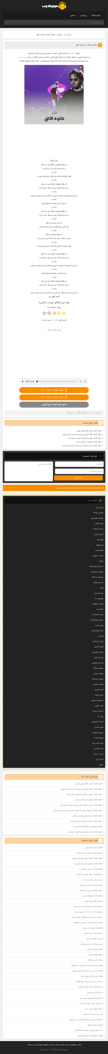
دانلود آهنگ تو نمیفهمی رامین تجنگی (87, 816)
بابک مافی (99, 705)
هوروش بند (99, 598)
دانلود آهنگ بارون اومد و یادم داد (89, 874)
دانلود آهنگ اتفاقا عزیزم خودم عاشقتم (87, 858)
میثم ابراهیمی (97, 652)
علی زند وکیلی (97, 641)
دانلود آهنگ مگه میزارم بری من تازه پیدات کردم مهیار (82, 434)
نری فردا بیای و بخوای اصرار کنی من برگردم (85, 1019)
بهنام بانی (99, 550)
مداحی (72, 15)
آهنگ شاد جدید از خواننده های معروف (87, 971)
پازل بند (100, 716)
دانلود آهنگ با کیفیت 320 (52, 390)
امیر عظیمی (98, 748)
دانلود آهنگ (95, 15)
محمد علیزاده (98, 529)
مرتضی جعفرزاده (97, 571)
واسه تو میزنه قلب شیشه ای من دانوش (86, 965)
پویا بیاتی (99, 625)
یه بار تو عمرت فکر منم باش (91, 1003)
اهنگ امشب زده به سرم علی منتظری (88, 922)
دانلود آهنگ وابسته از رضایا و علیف (89, 442)
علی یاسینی (98, 593)
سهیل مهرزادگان (96, 620)
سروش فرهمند (97, 732)
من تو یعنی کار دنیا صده (92, 880)
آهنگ (73, 53)
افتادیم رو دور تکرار (95, 1025)
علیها (101, 764)
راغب (101, 588)
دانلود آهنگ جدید (95, 955)
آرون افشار (99, 523)
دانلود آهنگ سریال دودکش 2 (91, 869)
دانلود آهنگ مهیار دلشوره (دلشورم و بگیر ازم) (85, 438)
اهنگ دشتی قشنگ (94, 960)
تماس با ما (44, 1049)
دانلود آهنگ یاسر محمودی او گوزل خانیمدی (85, 832)
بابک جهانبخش (97, 630)
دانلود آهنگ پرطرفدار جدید (92, 896)
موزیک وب (67, 35)
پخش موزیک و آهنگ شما (58, 1049)
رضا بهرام (99, 545)
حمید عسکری (98, 555)
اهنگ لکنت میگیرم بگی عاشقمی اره (88, 863)
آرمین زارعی (98, 534)
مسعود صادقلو (97, 577)
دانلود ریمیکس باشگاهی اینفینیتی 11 (87, 826)
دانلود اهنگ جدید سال (93, 1009)
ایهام (101, 561)
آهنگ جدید (95, 413)
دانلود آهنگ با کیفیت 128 (52, 397)
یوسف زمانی (98, 673)
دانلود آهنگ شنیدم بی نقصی (90, 885)
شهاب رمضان (98, 684)
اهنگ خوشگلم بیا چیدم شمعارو (90, 1035)
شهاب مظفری (98, 604)
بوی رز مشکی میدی (94, 938)
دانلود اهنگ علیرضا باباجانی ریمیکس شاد (86, 821)
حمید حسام (98, 754)
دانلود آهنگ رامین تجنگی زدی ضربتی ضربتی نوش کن (82, 445)
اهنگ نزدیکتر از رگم (94, 949)
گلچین (59, 35)
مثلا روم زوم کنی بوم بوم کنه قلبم (88, 1030)
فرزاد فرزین (99, 689)
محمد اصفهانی (97, 721)
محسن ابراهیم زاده (96, 566)
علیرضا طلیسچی (97, 518)
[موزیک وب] (54, 6)
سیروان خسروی (97, 700)
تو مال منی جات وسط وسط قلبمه (89, 981)
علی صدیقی (98, 657)
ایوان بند (100, 539)
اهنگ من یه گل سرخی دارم (91, 976)
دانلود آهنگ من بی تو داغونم (91, 890)
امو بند (100, 636)
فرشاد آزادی (98, 646)
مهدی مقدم (98, 738)
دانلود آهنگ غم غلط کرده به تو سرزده (87, 906)
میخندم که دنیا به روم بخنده (90, 944)
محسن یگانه (98, 512)
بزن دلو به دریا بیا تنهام (93, 1014)
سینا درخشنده (97, 614)
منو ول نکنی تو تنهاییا (93, 901)
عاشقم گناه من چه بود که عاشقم (89, 853)
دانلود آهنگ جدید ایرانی (93, 933)
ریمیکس (83, 15)
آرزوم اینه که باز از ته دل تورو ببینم (88, 912)
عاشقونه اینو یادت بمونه (92, 928)
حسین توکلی (98, 582)
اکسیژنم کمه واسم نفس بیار (91, 998)
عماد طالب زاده (97, 743)
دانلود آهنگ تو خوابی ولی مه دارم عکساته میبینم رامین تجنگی (77, 810)
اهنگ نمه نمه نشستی (93, 847)
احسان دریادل (98, 711)
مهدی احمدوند (97, 679)
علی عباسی (98, 727)
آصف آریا (99, 759)
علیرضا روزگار (98, 668)
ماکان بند (99, 609)
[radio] (63, 313)
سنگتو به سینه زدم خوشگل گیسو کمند (87, 917)
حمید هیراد (99, 695)
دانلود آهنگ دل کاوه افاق (86, 45)
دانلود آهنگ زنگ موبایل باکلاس (90, 987)
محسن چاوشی (97, 663)
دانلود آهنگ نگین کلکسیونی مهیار (89, 431)
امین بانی (99, 507)
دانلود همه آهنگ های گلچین (54, 404)
